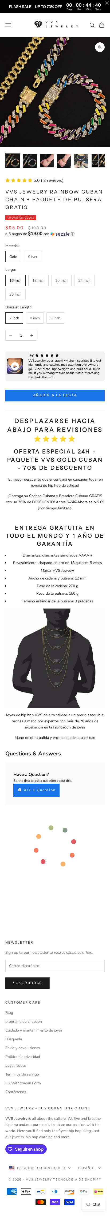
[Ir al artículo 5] (81, 160)
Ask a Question (39, 790)
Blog (9, 1012)
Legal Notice (15, 1065)
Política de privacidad (22, 1056)
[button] (55, 233)
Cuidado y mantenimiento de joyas (33, 1030)
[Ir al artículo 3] (47, 160)
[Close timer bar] (107, 3)
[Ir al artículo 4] (64, 160)
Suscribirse (27, 983)
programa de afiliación (23, 1021)
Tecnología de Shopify (77, 1179)
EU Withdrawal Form (23, 1083)
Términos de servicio (22, 1074)
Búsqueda (13, 1039)
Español (87, 1168)
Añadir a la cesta (55, 395)
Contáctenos (15, 1091)
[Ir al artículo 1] (12, 160)
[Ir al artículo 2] (29, 160)
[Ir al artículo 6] (98, 160)
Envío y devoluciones (22, 1047)
